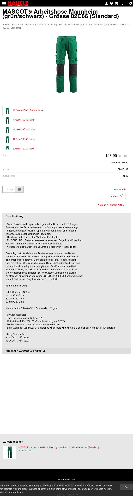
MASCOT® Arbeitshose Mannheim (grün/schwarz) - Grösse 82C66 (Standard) (59, 447)
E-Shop (6, 24)
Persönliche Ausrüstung (24, 24)
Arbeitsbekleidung (48, 24)
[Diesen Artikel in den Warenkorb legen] (19, 189)
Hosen (62, 24)
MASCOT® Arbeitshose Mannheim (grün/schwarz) (93, 24)
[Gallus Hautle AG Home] (18, 5)
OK (126, 487)
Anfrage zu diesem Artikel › (112, 204)
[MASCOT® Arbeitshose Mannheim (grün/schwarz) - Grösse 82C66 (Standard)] (9, 452)
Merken (115, 196)
